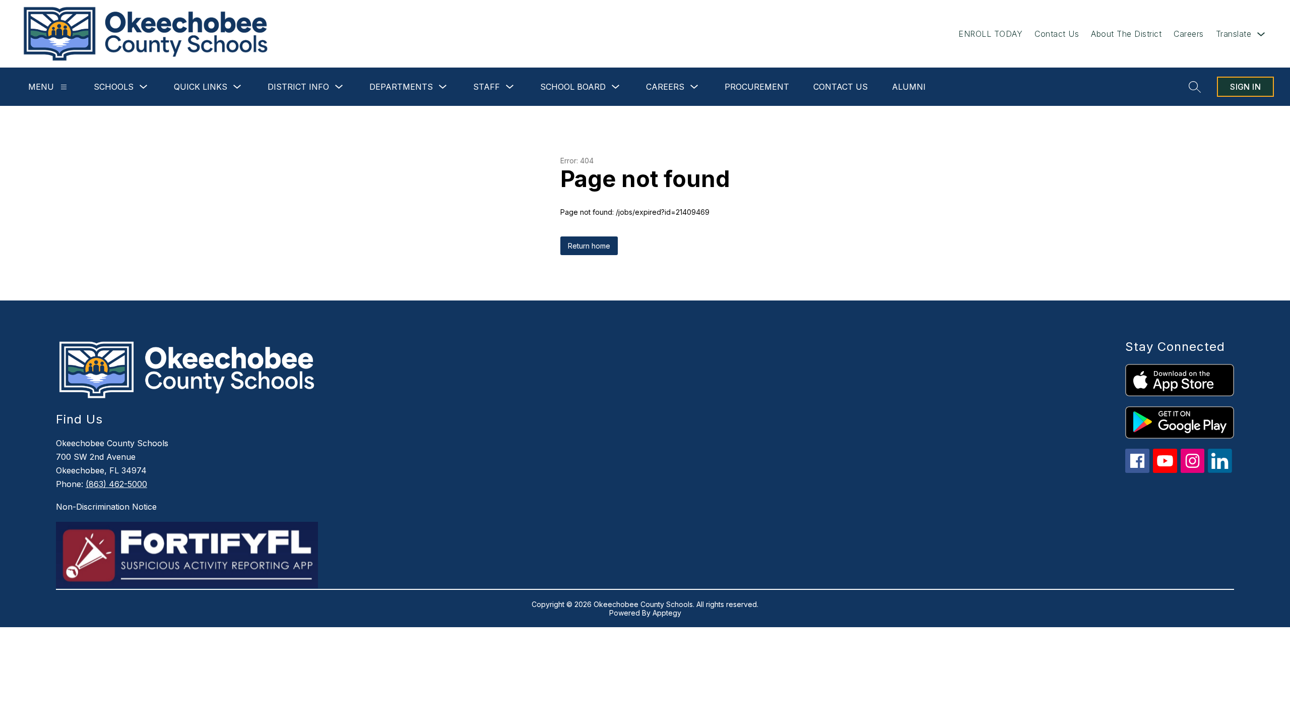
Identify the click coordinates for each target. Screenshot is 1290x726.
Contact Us (1057, 34)
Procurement (757, 87)
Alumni (909, 87)
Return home (589, 245)
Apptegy (667, 613)
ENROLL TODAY (990, 34)
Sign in (1245, 87)
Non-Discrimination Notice (106, 507)
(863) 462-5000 (116, 484)
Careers (1189, 34)
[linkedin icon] (1220, 470)
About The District (1126, 34)
